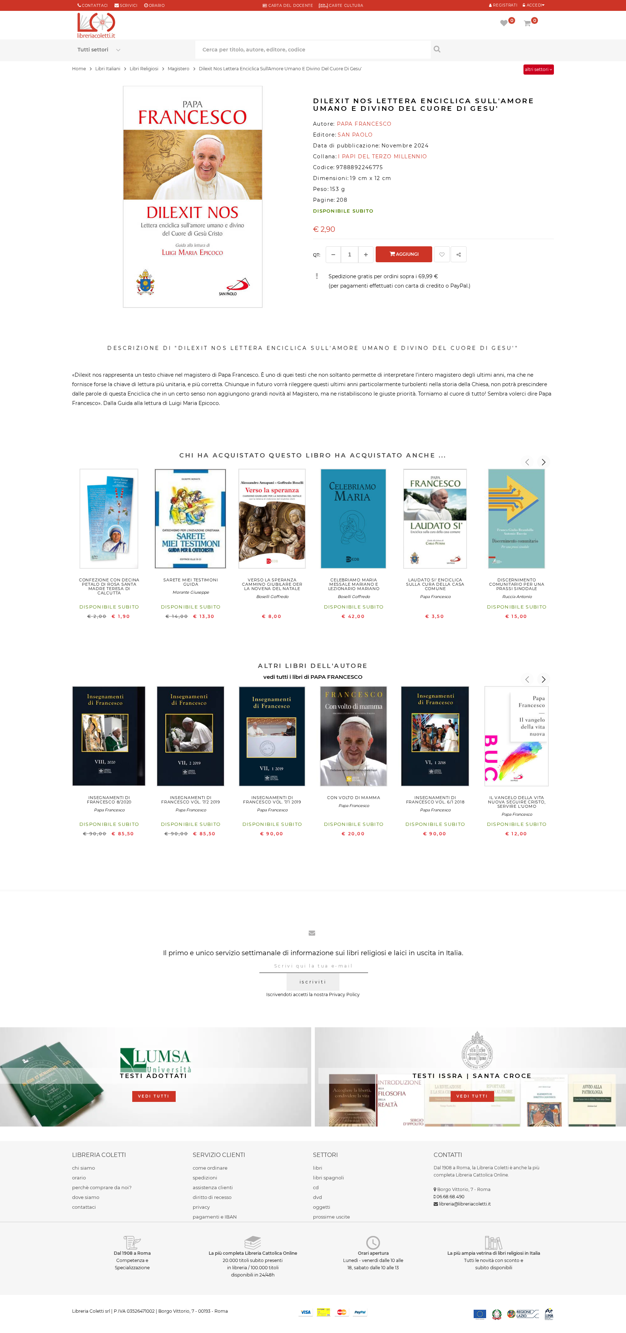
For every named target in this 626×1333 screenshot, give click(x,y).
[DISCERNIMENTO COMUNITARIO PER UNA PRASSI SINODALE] (517, 520)
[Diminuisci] (333, 255)
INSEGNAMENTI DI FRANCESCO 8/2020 (109, 800)
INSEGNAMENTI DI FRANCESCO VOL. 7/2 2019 (190, 800)
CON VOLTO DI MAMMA (353, 797)
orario (157, 5)
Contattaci (95, 5)
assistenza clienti (213, 1187)
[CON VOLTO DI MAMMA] (354, 738)
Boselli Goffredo (272, 596)
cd (316, 1187)
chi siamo (83, 1168)
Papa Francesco (435, 596)
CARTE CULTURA (345, 5)
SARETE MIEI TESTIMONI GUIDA (190, 582)
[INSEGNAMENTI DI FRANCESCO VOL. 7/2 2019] (191, 738)
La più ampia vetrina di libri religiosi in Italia (493, 1253)
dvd (317, 1197)
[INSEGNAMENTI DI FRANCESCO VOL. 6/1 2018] (435, 738)
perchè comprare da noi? (102, 1187)
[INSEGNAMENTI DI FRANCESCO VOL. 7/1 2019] (272, 738)
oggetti (321, 1207)
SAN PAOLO (355, 134)
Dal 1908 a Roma (132, 1253)
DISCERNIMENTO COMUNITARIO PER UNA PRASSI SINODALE (516, 584)
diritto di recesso (212, 1197)
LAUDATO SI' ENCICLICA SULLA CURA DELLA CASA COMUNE (435, 584)
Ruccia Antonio (517, 596)
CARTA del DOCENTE (290, 5)
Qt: (316, 255)
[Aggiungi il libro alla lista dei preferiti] (442, 254)
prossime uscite (331, 1217)
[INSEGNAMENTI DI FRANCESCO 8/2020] (109, 738)
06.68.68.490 (450, 1196)
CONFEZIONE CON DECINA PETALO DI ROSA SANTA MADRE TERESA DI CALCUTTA (109, 586)
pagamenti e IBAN (215, 1217)
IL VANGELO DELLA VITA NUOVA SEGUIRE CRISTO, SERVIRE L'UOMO (516, 802)
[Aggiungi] (366, 255)
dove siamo (85, 1197)
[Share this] (459, 254)
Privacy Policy (344, 994)
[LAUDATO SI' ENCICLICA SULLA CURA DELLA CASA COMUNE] (435, 520)
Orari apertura (373, 1253)
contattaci (84, 1207)
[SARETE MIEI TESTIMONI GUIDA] (191, 520)
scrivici (129, 5)
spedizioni (205, 1178)
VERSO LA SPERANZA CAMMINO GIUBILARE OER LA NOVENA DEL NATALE (272, 584)
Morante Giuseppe (190, 592)
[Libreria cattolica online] (96, 26)
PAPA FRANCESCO (336, 676)
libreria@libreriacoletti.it (465, 1204)
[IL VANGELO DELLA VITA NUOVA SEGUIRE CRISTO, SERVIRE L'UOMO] (517, 738)
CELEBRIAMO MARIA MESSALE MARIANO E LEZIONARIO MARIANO (354, 584)
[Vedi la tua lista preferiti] (505, 24)
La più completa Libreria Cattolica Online (253, 1253)
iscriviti (313, 982)
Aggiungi (407, 254)
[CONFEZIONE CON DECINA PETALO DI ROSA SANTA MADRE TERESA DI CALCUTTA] (109, 520)
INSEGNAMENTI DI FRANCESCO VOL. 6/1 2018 (435, 800)
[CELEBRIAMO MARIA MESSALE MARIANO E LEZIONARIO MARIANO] (354, 520)
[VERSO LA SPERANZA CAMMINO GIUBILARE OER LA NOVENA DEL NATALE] (272, 520)
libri (317, 1168)
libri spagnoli (328, 1178)
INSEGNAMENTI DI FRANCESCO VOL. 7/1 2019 (272, 800)
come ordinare (210, 1168)
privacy (201, 1207)
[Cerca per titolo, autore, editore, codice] (489, 49)
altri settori (537, 69)
